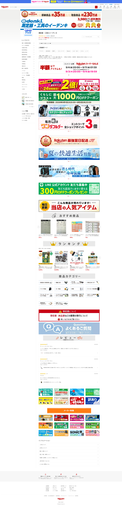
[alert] (69, 43)
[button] (117, 4)
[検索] (96, 7)
